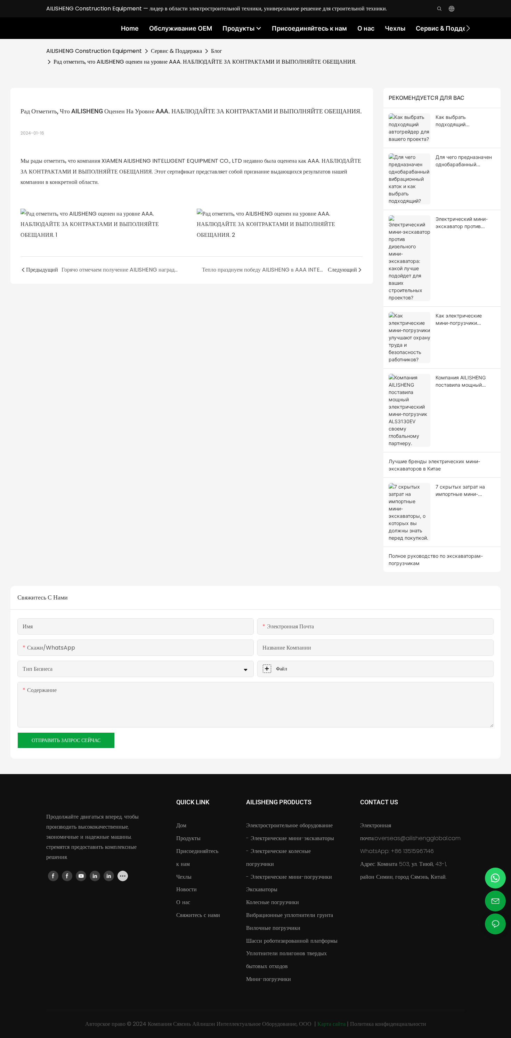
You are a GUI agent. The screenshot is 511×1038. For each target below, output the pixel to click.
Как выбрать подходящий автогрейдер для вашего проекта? (465, 121)
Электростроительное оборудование (289, 825)
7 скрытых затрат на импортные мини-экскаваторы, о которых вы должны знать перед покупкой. (465, 491)
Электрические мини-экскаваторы (291, 838)
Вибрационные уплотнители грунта (289, 915)
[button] (468, 28)
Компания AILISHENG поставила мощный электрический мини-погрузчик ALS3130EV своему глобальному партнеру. (462, 381)
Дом (181, 825)
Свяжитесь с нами (198, 915)
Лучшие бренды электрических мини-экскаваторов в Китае (434, 465)
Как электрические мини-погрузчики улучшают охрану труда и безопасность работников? (464, 320)
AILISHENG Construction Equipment (94, 51)
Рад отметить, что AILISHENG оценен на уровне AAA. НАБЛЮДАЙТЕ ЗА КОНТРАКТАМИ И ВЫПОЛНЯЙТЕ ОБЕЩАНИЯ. (205, 62)
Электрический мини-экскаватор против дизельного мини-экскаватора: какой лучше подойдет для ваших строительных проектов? (462, 223)
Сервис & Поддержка (176, 51)
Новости (186, 889)
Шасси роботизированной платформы (292, 941)
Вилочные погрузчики (273, 928)
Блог (216, 51)
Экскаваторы (261, 889)
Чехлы (184, 877)
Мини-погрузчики (268, 979)
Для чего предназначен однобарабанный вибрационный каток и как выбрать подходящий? (464, 161)
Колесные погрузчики (272, 902)
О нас (183, 902)
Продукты (188, 838)
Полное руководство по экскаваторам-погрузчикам (436, 559)
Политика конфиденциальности (388, 1024)
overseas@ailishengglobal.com (417, 838)
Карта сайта (332, 1024)
